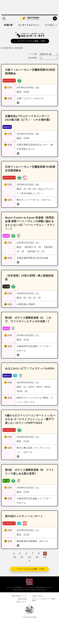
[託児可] (25, 177)
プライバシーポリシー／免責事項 (43, 599)
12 (29, 557)
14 (44, 557)
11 (22, 557)
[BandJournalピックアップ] (25, 523)
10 (14, 557)
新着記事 (8, 25)
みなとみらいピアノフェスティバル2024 (29, 368)
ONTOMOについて (19, 596)
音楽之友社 (22, 599)
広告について (21, 602)
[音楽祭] (19, 235)
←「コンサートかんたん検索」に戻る (30, 41)
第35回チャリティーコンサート (24, 516)
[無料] (15, 375)
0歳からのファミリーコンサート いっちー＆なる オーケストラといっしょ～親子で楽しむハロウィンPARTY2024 (30, 419)
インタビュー (51, 25)
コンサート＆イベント (28, 25)
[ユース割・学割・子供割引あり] (19, 80)
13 (37, 557)
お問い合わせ (37, 596)
